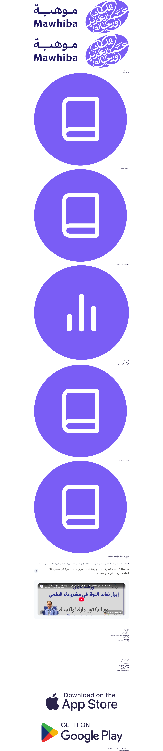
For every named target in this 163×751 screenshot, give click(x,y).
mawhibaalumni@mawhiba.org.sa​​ (120, 635)
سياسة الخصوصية (124, 750)
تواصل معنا (126, 671)
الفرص (127, 362)
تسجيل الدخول (125, 668)
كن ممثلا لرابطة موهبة (122, 364)
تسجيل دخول (120, 557)
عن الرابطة (126, 72)
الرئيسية (126, 70)
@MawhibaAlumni (123, 641)
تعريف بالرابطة (124, 661)
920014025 (126, 638)
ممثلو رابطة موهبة (124, 665)
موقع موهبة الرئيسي (123, 670)
